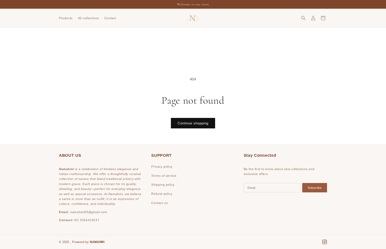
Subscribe (315, 187)
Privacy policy (161, 166)
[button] (303, 18)
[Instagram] (324, 241)
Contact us (159, 203)
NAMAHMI (97, 242)
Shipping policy (162, 184)
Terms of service (164, 175)
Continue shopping (193, 123)
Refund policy (161, 193)
